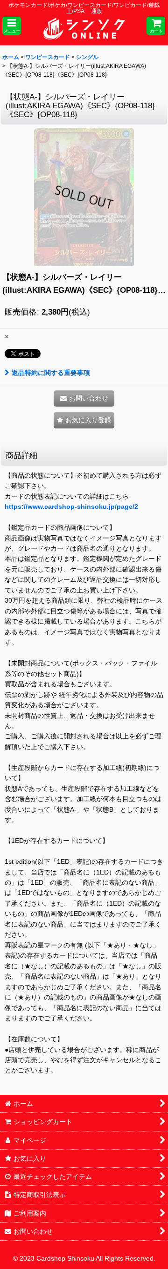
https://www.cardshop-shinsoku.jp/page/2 (71, 506)
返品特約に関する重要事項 (51, 372)
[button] (11, 26)
